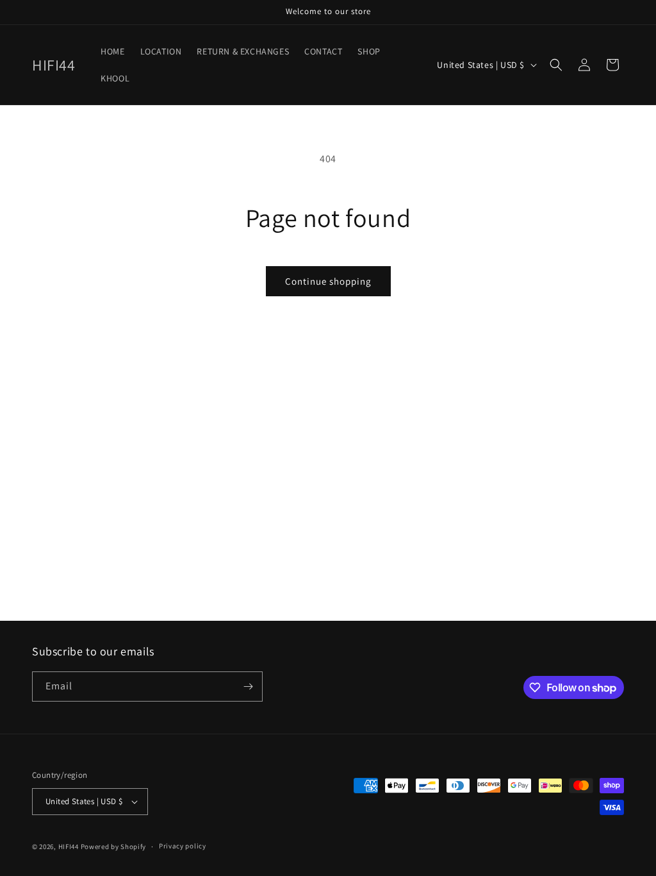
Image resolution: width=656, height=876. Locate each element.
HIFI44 (68, 846)
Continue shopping (328, 281)
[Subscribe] (248, 686)
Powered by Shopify (114, 846)
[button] (556, 65)
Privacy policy (182, 845)
